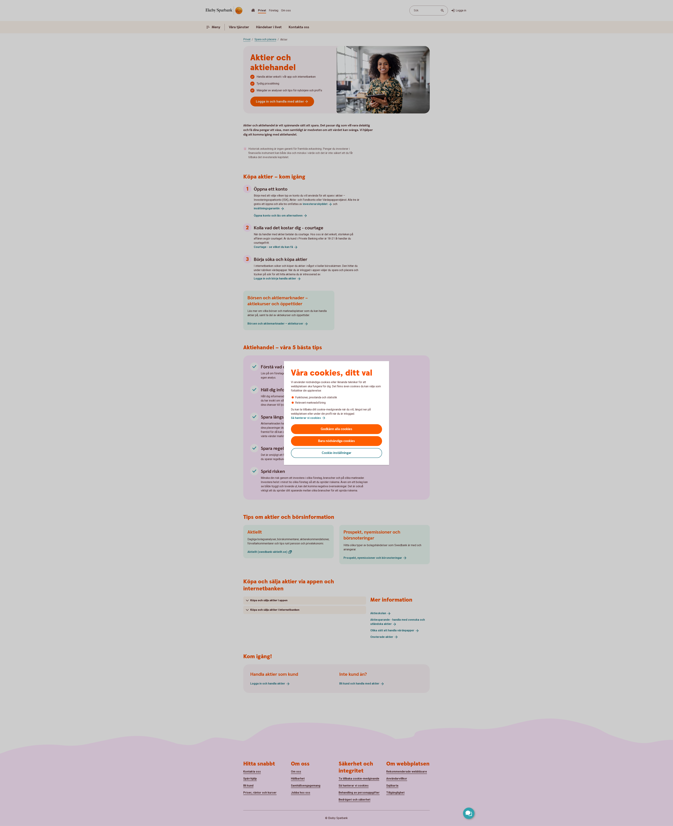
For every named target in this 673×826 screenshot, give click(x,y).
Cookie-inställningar (336, 453)
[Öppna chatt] (468, 813)
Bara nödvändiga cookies (336, 441)
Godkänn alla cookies (336, 429)
